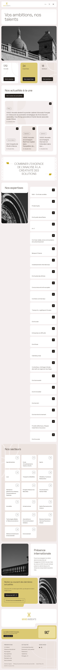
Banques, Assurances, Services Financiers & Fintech (45, 520)
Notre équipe (9, 79)
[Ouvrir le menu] (53, 4)
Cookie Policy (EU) (40, 663)
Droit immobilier (36, 392)
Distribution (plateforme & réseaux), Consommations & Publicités (12, 492)
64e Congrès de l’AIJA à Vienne (12, 145)
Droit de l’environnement (39, 414)
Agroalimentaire (10, 462)
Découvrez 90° (10, 595)
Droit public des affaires (39, 217)
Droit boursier (36, 439)
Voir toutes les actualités (14, 95)
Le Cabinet (7, 647)
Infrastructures (27, 506)
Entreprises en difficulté (39, 333)
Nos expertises (29, 79)
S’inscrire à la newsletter (14, 600)
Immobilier (9, 506)
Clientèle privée (36, 355)
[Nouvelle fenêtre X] (41, 647)
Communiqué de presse (27, 647)
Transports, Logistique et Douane (41, 310)
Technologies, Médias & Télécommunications (12, 520)
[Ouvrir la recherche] (49, 4)
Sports (41, 462)
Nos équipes (7, 651)
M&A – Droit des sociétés (39, 194)
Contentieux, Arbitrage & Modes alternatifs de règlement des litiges (42, 368)
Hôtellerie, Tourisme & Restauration (45, 477)
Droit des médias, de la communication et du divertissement (43, 241)
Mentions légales (8, 663)
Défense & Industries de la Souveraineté (12, 534)
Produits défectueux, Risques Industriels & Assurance (40, 427)
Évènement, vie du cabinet (28, 649)
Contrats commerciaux (38, 299)
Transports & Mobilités (29, 477)
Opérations (24, 653)
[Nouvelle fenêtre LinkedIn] (39, 647)
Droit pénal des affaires (38, 276)
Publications (24, 651)
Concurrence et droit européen (41, 287)
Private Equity (36, 206)
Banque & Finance (37, 253)
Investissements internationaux (41, 264)
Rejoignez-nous (8, 658)
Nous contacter (8, 660)
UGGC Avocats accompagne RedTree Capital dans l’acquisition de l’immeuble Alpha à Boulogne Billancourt (29, 142)
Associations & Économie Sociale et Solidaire (28, 520)
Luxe (7, 477)
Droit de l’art (35, 403)
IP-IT (33, 228)
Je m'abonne (7, 636)
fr (45, 4)
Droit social (35, 321)
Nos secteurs (47, 79)
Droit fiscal (35, 344)
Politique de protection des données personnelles (24, 663)
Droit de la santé (36, 380)
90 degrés (24, 656)
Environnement (27, 533)
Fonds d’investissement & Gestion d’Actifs (28, 464)
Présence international (9, 649)
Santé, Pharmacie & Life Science (45, 507)
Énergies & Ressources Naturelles (29, 490)
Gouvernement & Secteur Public (43, 490)
